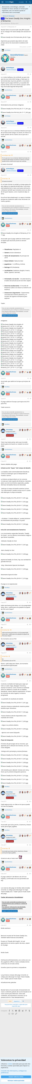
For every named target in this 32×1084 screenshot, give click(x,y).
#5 (30, 152)
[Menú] (2, 2)
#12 (30, 602)
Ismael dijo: (5, 178)
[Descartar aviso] (29, 7)
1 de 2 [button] (10, 1001)
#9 (30, 398)
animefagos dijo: (6, 155)
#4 (30, 127)
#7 (30, 230)
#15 (30, 681)
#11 (30, 461)
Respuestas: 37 (12, 27)
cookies (9, 1064)
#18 (30, 845)
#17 (30, 821)
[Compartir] (30, 27)
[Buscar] (30, 2)
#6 (30, 175)
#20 (30, 925)
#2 (30, 74)
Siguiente (16, 1001)
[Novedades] (26, 2)
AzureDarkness (6, 23)
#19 (30, 873)
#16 (30, 801)
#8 (30, 378)
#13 (30, 624)
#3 (30, 102)
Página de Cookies (11, 211)
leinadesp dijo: (6, 630)
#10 (30, 439)
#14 (30, 653)
